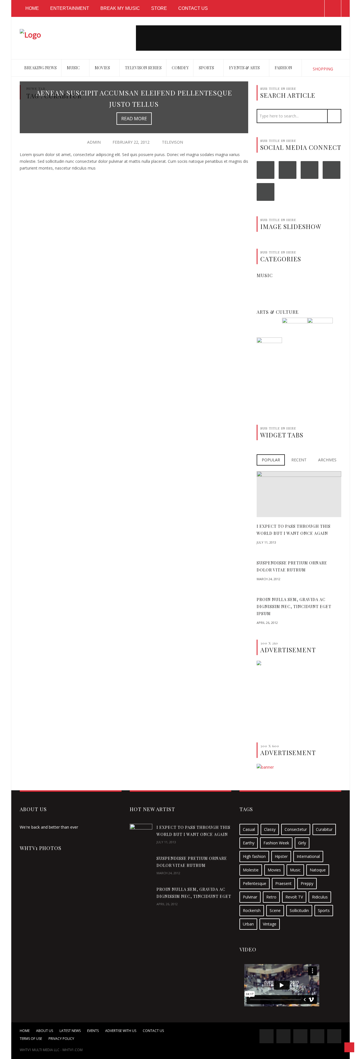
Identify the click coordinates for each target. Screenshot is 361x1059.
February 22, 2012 (131, 142)
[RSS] (265, 192)
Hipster (281, 856)
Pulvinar (250, 897)
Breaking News (40, 67)
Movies (103, 67)
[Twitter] (287, 170)
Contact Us (193, 8)
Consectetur (296, 829)
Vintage (269, 924)
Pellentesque (254, 883)
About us (44, 1030)
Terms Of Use (31, 1038)
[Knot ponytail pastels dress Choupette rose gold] (320, 330)
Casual (249, 829)
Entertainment (69, 8)
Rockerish (252, 910)
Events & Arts (245, 67)
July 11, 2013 (266, 542)
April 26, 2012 (267, 622)
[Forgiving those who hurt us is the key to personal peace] (294, 330)
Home (32, 8)
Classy (270, 829)
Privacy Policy (61, 1038)
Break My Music (120, 8)
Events (93, 1030)
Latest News (70, 1030)
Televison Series (143, 67)
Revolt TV (294, 897)
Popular (271, 459)
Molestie (251, 870)
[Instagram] (309, 170)
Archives (327, 459)
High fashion (254, 856)
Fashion (284, 67)
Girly (302, 843)
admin (94, 142)
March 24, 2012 (268, 579)
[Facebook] (265, 170)
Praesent (283, 883)
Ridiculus (320, 897)
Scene (275, 910)
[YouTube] (331, 170)
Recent (299, 459)
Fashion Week (276, 843)
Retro (271, 897)
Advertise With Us (120, 1030)
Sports (207, 67)
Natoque (318, 870)
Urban (248, 924)
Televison (172, 142)
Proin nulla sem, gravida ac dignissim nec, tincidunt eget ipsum (294, 606)
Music (74, 67)
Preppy (307, 883)
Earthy (248, 843)
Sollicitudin (299, 910)
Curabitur (324, 829)
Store (159, 8)
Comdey (180, 67)
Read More (134, 118)
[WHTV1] (30, 34)
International (308, 856)
